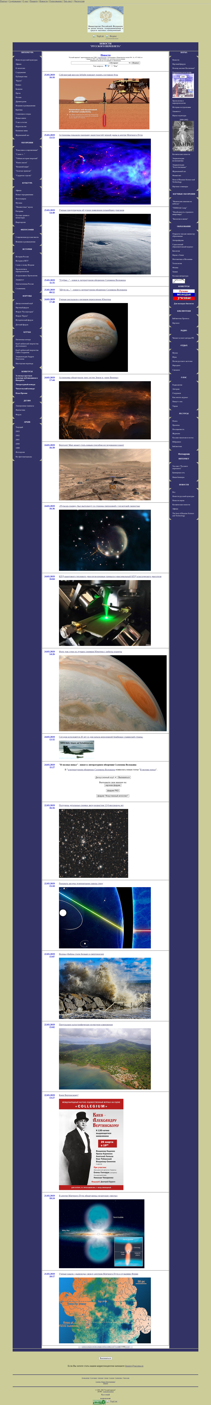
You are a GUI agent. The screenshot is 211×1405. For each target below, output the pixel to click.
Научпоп (175, 323)
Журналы (176, 433)
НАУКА (184, 52)
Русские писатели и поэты (182, 438)
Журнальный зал (22, 135)
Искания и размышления (25, 106)
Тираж (175, 406)
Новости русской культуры (26, 60)
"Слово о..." (20, 154)
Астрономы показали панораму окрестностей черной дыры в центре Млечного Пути (101, 135)
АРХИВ (27, 422)
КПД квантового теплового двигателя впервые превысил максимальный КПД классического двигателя (110, 576)
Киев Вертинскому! (68, 1095)
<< (79, 1347)
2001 (18, 440)
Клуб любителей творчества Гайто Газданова (27, 351)
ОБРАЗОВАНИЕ (184, 226)
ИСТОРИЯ (27, 249)
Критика (19, 110)
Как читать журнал (180, 397)
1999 (18, 448)
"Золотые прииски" (23, 171)
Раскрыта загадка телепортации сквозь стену (81, 883)
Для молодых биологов (184, 303)
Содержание (15, 1)
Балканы (19, 89)
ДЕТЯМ (27, 401)
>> (131, 1347)
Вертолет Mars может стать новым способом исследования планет (91, 445)
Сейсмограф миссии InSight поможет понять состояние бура (88, 75)
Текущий (19, 427)
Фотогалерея (21, 199)
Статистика (118, 1378)
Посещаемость (178, 429)
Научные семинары (180, 186)
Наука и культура (179, 115)
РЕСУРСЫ (184, 413)
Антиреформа (178, 240)
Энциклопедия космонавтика (178, 159)
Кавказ (18, 85)
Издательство (21, 126)
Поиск (174, 421)
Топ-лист (67, 1)
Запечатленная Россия (25, 284)
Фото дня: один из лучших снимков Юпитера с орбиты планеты (90, 651)
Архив (106, 1378)
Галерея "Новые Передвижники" (105, 1382)
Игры (174, 357)
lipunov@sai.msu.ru (134, 1366)
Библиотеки (177, 446)
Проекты (176, 425)
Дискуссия (79, 1)
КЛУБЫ (27, 332)
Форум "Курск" (22, 316)
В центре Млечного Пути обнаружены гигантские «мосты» (88, 1195)
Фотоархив (20, 452)
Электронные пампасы (25, 406)
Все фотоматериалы (24, 457)
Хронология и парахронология (22, 270)
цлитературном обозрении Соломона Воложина (91, 769)
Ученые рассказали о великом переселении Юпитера (85, 299)
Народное (176, 365)
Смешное (176, 370)
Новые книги (21, 118)
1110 (127, 1347)
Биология (176, 251)
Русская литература (180, 276)
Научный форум (22, 307)
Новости (43, 1)
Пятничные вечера (23, 339)
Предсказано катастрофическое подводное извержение (86, 1024)
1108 (118, 1347)
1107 (113, 1347)
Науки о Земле (178, 255)
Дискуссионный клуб (24, 303)
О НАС (184, 377)
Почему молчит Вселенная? (183, 68)
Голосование (55, 1)
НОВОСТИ (184, 485)
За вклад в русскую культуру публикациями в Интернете (27, 378)
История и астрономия (181, 107)
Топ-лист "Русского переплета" (180, 467)
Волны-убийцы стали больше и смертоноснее (81, 954)
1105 (103, 1347)
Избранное (176, 442)
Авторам (175, 389)
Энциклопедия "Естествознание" (179, 166)
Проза (18, 93)
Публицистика (21, 76)
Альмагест (20, 280)
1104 (98, 1347)
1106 (108, 1347)
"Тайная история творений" (27, 158)
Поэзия (18, 97)
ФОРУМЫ (27, 296)
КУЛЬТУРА (27, 183)
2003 (18, 431)
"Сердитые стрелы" (23, 175)
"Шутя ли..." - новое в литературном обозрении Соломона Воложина (93, 290)
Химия (175, 272)
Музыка (19, 203)
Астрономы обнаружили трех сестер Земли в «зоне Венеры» (89, 377)
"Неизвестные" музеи (24, 207)
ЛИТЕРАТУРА (27, 52)
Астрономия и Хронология (26, 275)
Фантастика (20, 410)
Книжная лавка (22, 131)
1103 (93, 1347)
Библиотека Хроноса (180, 318)
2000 (18, 444)
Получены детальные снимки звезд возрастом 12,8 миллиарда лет (91, 805)
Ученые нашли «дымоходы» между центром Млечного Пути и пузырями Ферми (98, 1274)
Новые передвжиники (24, 194)
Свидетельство (101, 57)
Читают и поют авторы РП (183, 338)
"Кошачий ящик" (22, 167)
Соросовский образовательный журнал (182, 245)
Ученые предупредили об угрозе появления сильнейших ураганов (91, 210)
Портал (3, 1)
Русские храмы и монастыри (22, 216)
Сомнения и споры (23, 114)
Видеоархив (21, 222)
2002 (18, 435)
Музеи (175, 353)
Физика (175, 267)
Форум (18, 414)
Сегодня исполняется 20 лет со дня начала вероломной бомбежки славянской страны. (101, 737)
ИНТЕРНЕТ (184, 459)
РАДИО (184, 330)
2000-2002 (184, 120)
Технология (177, 263)
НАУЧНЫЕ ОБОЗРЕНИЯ (184, 194)
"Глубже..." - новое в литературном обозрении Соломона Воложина (92, 280)
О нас (25, 1)
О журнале (176, 393)
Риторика (19, 211)
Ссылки (111, 1378)
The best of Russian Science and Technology (183, 514)
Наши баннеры (178, 477)
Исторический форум (24, 320)
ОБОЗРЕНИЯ (27, 143)
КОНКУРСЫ (27, 371)
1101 (83, 1347)
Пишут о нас (177, 401)
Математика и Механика (182, 259)
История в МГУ (22, 261)
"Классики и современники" (27, 150)
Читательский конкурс (25, 388)
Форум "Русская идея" (25, 312)
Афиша (18, 64)
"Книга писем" (21, 162)
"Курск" (19, 81)
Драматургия (21, 101)
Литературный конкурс (25, 384)
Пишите (34, 1)
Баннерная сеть (178, 473)
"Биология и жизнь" (180, 219)
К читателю (20, 68)
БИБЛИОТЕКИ (184, 311)
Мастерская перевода (24, 363)
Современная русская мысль (27, 237)
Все (173, 492)
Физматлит (176, 175)
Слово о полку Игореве (25, 265)
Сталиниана (20, 288)
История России (22, 257)
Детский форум (22, 325)
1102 (88, 1347)
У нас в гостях (21, 122)
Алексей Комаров (108, 1391)
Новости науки (178, 500)
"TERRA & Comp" (179, 208)
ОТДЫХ (183, 345)
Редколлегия (177, 385)
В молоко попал (148, 769)
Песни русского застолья (182, 361)
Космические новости (181, 154)
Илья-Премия (21, 393)
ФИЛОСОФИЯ (27, 230)
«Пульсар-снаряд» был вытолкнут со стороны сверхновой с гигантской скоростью (99, 506)
